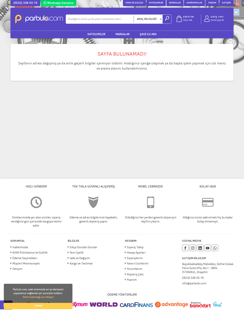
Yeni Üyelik (76, 252)
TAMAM (38, 306)
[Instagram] (192, 248)
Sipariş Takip (135, 247)
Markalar (175, 3)
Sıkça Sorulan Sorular (83, 247)
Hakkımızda (20, 247)
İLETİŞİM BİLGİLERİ (194, 258)
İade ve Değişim (80, 258)
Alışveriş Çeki (135, 274)
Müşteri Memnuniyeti (26, 263)
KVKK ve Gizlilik (134, 3)
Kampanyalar (194, 3)
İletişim (226, 3)
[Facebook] (185, 248)
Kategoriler (156, 3)
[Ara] (167, 19)
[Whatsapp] (215, 248)
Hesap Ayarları (136, 252)
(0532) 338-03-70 (25, 3)
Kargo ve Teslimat (81, 263)
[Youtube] (207, 248)
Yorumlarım (134, 269)
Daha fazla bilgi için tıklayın (38, 297)
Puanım (132, 280)
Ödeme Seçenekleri (24, 258)
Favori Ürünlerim (137, 263)
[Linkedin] (200, 248)
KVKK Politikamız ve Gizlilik (29, 252)
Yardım (212, 3)
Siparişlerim (135, 258)
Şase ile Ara (148, 34)
